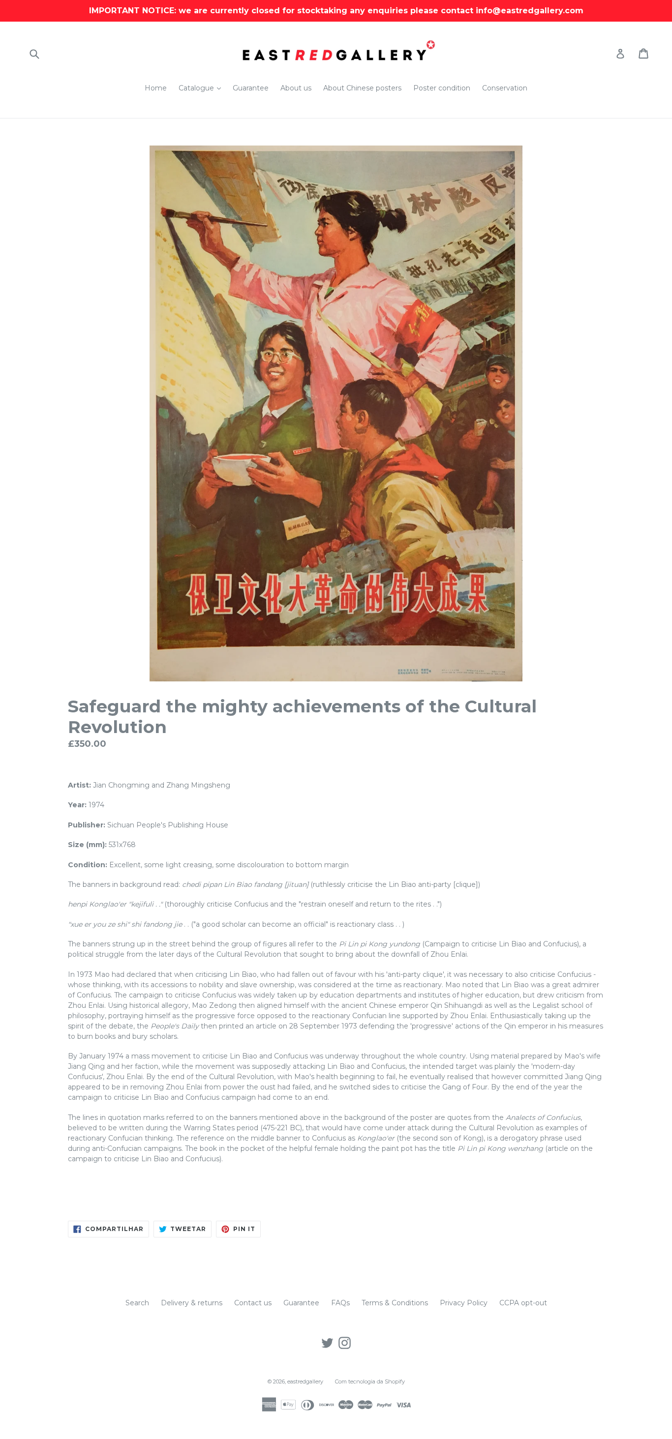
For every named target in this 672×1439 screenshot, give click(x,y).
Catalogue (202, 87)
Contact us (253, 1302)
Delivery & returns (191, 1302)
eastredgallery (305, 1381)
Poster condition (441, 88)
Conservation (504, 88)
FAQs (340, 1302)
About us (295, 88)
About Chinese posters (362, 88)
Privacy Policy (464, 1302)
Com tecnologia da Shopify (370, 1381)
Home (156, 88)
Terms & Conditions (395, 1302)
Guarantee (251, 88)
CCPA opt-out (523, 1302)
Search (137, 1302)
